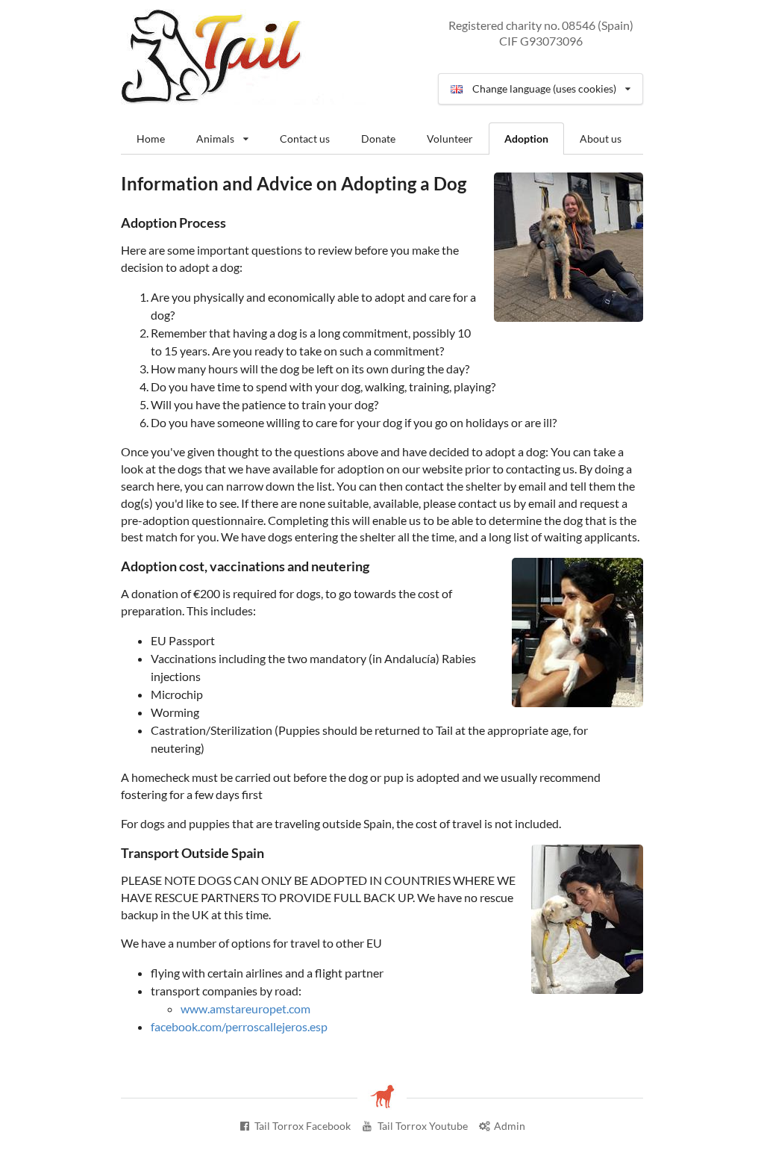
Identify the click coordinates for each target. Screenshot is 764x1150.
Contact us (305, 138)
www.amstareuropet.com (245, 1008)
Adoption (526, 138)
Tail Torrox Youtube (423, 1125)
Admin (509, 1125)
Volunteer (450, 138)
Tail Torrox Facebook (302, 1125)
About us (600, 138)
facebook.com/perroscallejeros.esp (239, 1026)
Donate (378, 138)
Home (151, 138)
